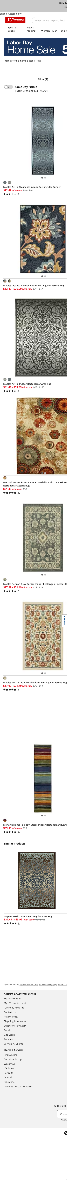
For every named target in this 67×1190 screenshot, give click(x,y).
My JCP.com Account (15, 1003)
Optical (8, 1077)
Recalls (8, 1030)
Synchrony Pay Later (15, 1025)
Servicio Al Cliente (13, 1043)
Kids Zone (9, 1081)
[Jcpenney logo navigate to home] (15, 20)
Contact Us (10, 1012)
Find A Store (10, 1054)
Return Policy (11, 1016)
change (44, 90)
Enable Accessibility (10, 13)
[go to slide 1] (42, 178)
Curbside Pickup (13, 1059)
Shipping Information (15, 1021)
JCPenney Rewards (14, 1007)
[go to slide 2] (45, 178)
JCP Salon (9, 1068)
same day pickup (26, 87)
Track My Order (12, 998)
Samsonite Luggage (48, 984)
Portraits (8, 1072)
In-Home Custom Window (18, 1086)
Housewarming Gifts (29, 984)
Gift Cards (9, 1034)
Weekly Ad (9, 1063)
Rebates (8, 1039)
